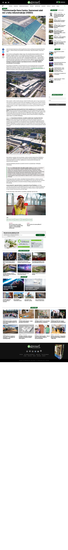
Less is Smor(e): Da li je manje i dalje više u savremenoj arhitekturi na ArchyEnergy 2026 (60, 43)
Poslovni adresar (45, 354)
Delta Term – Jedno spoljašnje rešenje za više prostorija (60, 37)
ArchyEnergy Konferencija (29, 354)
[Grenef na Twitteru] (3, 52)
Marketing (38, 354)
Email (50, 100)
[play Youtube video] (26, 204)
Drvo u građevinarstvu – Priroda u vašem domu (40, 300)
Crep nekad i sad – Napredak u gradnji (28, 300)
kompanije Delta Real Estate (37, 68)
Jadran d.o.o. (17, 219)
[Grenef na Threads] (41, 351)
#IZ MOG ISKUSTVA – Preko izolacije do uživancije (7, 300)
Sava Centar (29, 219)
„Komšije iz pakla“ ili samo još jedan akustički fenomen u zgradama (59, 26)
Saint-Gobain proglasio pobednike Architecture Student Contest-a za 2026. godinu (10, 322)
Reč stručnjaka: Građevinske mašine (18, 300)
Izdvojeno (39, 355)
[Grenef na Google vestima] (35, 351)
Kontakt (43, 355)
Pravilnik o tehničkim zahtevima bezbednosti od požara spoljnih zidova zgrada (25, 337)
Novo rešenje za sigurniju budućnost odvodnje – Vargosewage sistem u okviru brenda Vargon (59, 32)
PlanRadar (24, 219)
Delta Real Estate (10, 219)
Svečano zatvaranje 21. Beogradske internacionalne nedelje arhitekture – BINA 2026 (58, 337)
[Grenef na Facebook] (3, 49)
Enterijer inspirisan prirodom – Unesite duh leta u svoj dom (60, 21)
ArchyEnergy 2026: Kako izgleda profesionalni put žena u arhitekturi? (58, 322)
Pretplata (30, 355)
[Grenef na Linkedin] (38, 351)
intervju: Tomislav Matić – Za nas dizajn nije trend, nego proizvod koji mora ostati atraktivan (59, 16)
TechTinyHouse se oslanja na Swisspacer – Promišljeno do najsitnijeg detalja (9, 337)
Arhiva (34, 355)
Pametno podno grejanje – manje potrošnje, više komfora (26, 322)
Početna (21, 354)
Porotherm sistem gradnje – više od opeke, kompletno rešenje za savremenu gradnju (42, 337)
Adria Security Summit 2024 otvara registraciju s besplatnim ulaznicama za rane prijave (60, 63)
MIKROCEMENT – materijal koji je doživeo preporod (32, 288)
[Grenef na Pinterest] (3, 55)
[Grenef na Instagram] (33, 351)
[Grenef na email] (3, 57)
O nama (25, 355)
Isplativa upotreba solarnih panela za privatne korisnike (10, 288)
